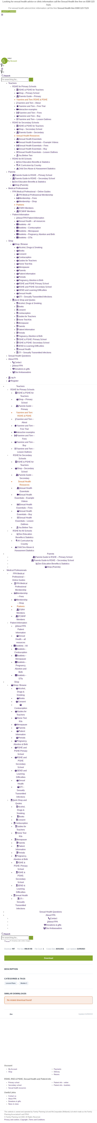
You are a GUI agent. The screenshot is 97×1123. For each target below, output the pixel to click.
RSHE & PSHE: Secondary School (33, 343)
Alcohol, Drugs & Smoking (30, 247)
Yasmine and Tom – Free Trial (32, 106)
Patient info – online (61, 1082)
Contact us (12, 1096)
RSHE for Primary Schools (24, 86)
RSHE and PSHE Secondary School (35, 287)
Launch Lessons (8, 11)
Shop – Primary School (29, 93)
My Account (12, 1069)
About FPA (13, 359)
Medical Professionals (18, 188)
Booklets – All (24, 224)
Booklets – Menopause (28, 231)
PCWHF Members (27, 211)
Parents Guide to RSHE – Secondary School (35, 178)
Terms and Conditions (37, 1120)
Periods (22, 277)
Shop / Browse (21, 244)
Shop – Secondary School (30, 129)
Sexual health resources (17, 1088)
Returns (56, 1074)
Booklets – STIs (25, 238)
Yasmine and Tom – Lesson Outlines (34, 119)
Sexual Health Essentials (30, 139)
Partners (20, 205)
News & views (13, 1104)
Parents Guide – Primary (30, 96)
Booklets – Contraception (29, 228)
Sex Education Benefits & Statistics (34, 162)
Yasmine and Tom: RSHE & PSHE (31, 100)
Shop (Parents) (21, 185)
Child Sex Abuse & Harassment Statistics (36, 169)
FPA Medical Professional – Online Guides (31, 192)
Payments (57, 1069)
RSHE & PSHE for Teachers (31, 90)
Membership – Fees (28, 198)
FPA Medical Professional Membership (35, 195)
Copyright (24, 1120)
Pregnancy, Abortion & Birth (31, 280)
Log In (13, 377)
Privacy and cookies (11, 1120)
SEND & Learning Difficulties (31, 346)
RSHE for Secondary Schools (25, 123)
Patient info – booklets (62, 1085)
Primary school (13, 1082)
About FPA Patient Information (30, 218)
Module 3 (24, 983)
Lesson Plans (11, 983)
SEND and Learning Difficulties (33, 290)
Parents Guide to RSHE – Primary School (33, 175)
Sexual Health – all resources (32, 221)
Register (14, 381)
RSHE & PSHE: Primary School (32, 339)
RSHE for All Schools (22, 159)
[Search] (31, 79)
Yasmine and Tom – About (29, 103)
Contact (17, 362)
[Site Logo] (17, 25)
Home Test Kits (25, 264)
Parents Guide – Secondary (31, 132)
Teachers (12, 83)
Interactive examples (28, 109)
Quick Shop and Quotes (24, 300)
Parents (11, 172)
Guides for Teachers (28, 260)
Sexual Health (25, 293)
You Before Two (25, 155)
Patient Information (20, 215)
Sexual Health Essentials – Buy (33, 149)
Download (48, 958)
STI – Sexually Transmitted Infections (35, 297)
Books (21, 251)
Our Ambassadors (23, 372)
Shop (10, 241)
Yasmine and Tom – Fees (30, 113)
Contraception (25, 257)
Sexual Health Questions (19, 356)
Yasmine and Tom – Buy (29, 116)
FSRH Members (26, 208)
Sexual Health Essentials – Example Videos (38, 142)
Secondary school (14, 1085)
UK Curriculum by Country (29, 165)
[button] (2, 15)
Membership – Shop (28, 201)
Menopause (24, 267)
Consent (22, 254)
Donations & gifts (22, 369)
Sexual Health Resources (27, 136)
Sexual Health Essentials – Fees (33, 146)
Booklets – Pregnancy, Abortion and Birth (36, 234)
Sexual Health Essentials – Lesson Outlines (38, 152)
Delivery (57, 1072)
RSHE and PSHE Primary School (34, 283)
